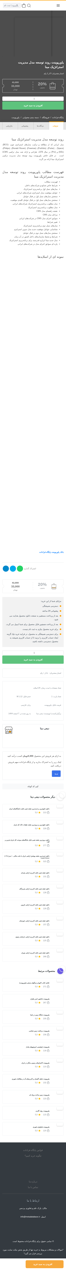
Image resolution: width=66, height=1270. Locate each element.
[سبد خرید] (24, 6)
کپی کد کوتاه (33, 786)
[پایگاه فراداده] (50, 5)
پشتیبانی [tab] (25, 126)
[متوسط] (15, 673)
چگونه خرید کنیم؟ (33, 1155)
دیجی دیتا (44, 728)
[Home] (33, 1168)
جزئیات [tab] (56, 126)
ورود (56, 774)
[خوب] (17, 673)
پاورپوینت (15, 117)
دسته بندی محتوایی (31, 117)
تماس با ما (33, 1187)
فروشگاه (45, 117)
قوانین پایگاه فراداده (33, 1150)
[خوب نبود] (12, 673)
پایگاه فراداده (58, 117)
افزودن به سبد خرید (33, 105)
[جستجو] (29, 6)
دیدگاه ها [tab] (40, 126)
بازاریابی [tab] (9, 126)
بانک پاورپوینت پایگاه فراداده (51, 552)
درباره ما (33, 1181)
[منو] (58, 5)
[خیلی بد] (10, 673)
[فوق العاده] (19, 673)
